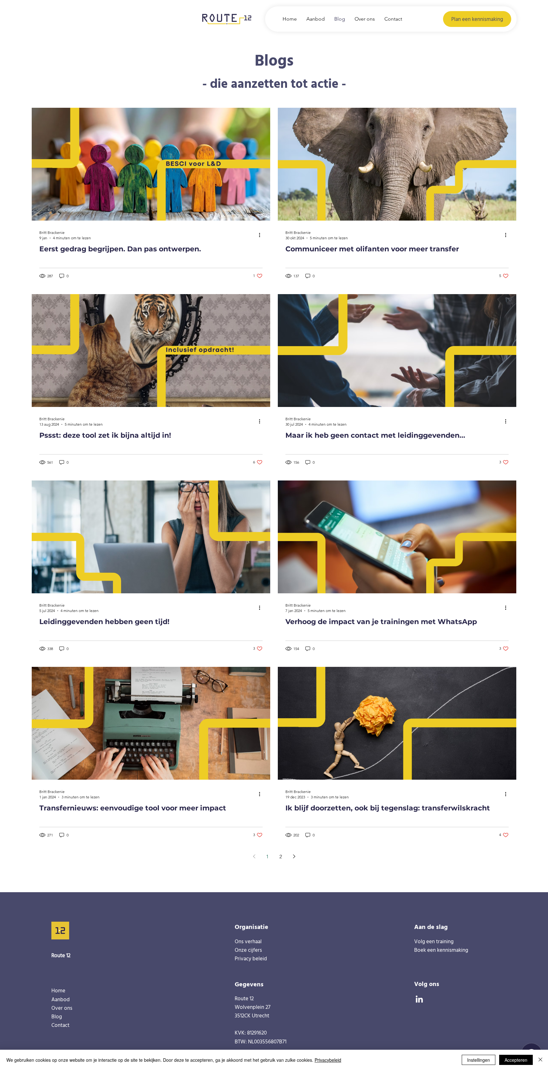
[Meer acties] (261, 235)
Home (58, 990)
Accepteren (516, 1060)
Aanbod (60, 999)
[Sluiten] (540, 1060)
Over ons (61, 1008)
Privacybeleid (328, 1060)
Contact (60, 1025)
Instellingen (478, 1060)
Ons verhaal (248, 941)
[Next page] (294, 856)
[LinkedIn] (419, 999)
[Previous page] (254, 856)
